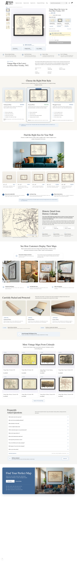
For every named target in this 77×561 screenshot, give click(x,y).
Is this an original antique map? (14, 426)
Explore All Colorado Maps (38, 400)
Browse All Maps (19, 481)
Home (6, 7)
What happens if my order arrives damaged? (17, 446)
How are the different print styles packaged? (17, 442)
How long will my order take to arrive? (15, 439)
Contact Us (65, 458)
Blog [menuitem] (47, 3)
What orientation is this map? (14, 423)
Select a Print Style (60, 42)
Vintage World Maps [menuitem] (40, 3)
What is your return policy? (13, 449)
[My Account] (69, 3)
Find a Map (10, 481)
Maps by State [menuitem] (26, 3)
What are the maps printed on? (14, 433)
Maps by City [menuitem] (32, 3)
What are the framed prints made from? (16, 436)
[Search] (66, 3)
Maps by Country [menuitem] (19, 3)
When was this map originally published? (16, 420)
